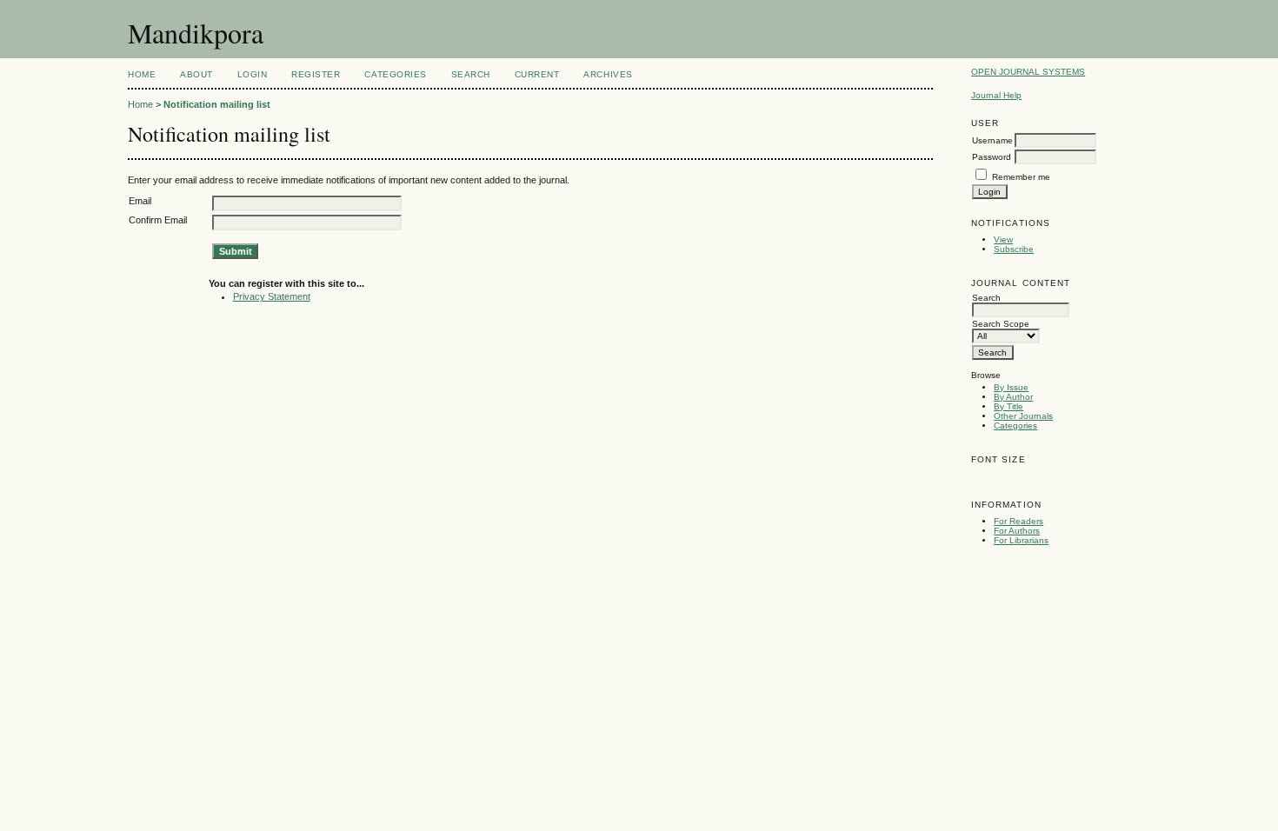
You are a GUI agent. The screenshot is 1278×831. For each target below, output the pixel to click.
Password (991, 157)
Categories (1015, 425)
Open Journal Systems (1028, 71)
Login (252, 74)
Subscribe (1014, 249)
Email (140, 201)
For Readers (1018, 521)
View (1003, 239)
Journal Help (996, 95)
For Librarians (1021, 540)
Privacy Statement (271, 296)
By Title (1008, 406)
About (196, 74)
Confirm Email (158, 220)
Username (992, 140)
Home (142, 74)
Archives (607, 74)
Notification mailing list (216, 104)
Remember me (1021, 177)
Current (537, 74)
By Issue (1011, 387)
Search (470, 74)
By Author (1013, 397)
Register (315, 74)
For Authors (1017, 530)
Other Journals (1023, 416)
